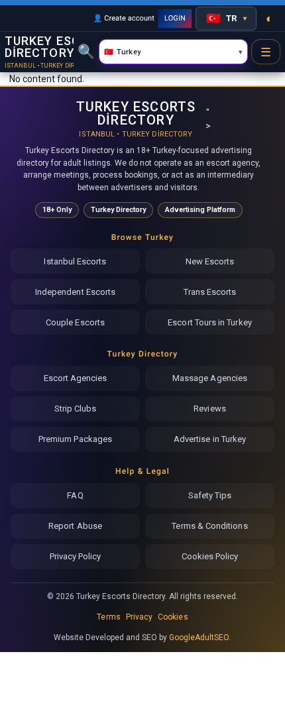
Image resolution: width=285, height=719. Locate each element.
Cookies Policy (210, 556)
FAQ (75, 495)
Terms (108, 617)
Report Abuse (75, 526)
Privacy (139, 617)
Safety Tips (210, 495)
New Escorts (210, 261)
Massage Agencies (209, 378)
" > (138, 119)
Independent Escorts (75, 292)
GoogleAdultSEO (199, 637)
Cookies (173, 617)
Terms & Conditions (209, 526)
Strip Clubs (75, 409)
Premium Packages (75, 439)
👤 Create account (123, 18)
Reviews (209, 409)
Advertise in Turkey (210, 439)
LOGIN (175, 18)
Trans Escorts (210, 292)
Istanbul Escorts (75, 261)
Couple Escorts (75, 322)
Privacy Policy (75, 556)
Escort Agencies (75, 378)
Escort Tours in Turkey (209, 322)
